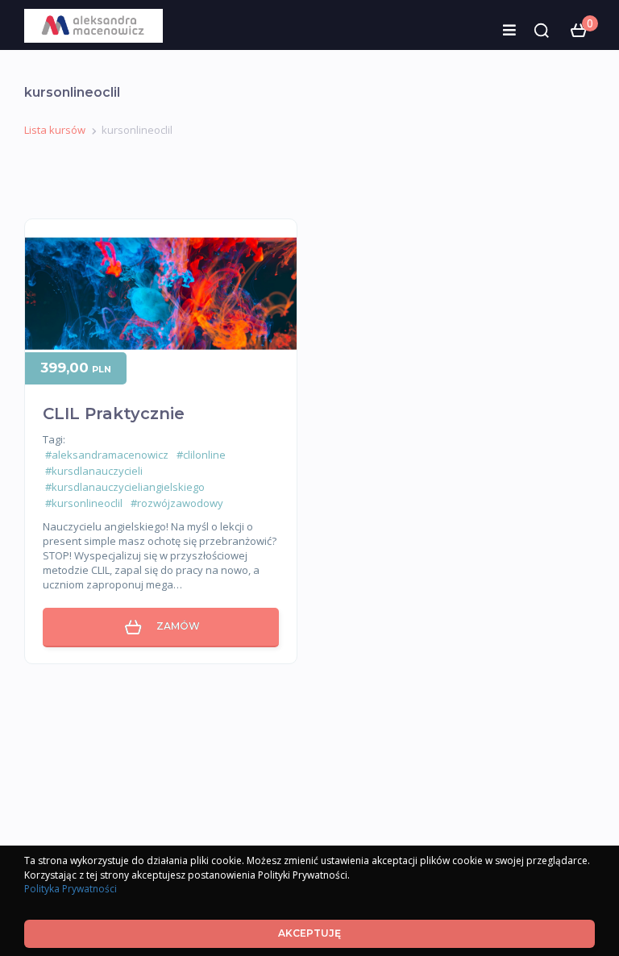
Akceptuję (309, 933)
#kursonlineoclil (84, 503)
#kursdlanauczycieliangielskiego (125, 487)
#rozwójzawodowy (177, 503)
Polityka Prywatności (70, 889)
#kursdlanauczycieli (94, 470)
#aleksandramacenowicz (106, 454)
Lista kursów (54, 130)
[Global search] (541, 30)
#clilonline (201, 454)
